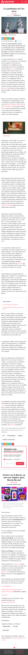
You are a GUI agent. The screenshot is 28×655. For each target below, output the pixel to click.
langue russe (6, 626)
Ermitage (20, 104)
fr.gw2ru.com (5, 572)
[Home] (2, 2)
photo (15, 59)
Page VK (4, 595)
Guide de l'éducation (9, 439)
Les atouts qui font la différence (10, 304)
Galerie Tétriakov (12, 104)
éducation (6, 630)
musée (12, 69)
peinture (19, 263)
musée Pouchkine (6, 106)
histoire (5, 88)
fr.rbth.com (16, 564)
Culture (14, 13)
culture (15, 626)
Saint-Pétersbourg (6, 205)
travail (3, 405)
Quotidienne (17, 459)
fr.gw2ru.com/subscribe (8, 602)
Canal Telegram (6, 586)
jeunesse (12, 424)
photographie (11, 435)
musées (20, 435)
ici (12, 651)
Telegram (19, 41)
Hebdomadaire (8, 459)
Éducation (13, 482)
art (3, 108)
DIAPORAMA (6, 136)
